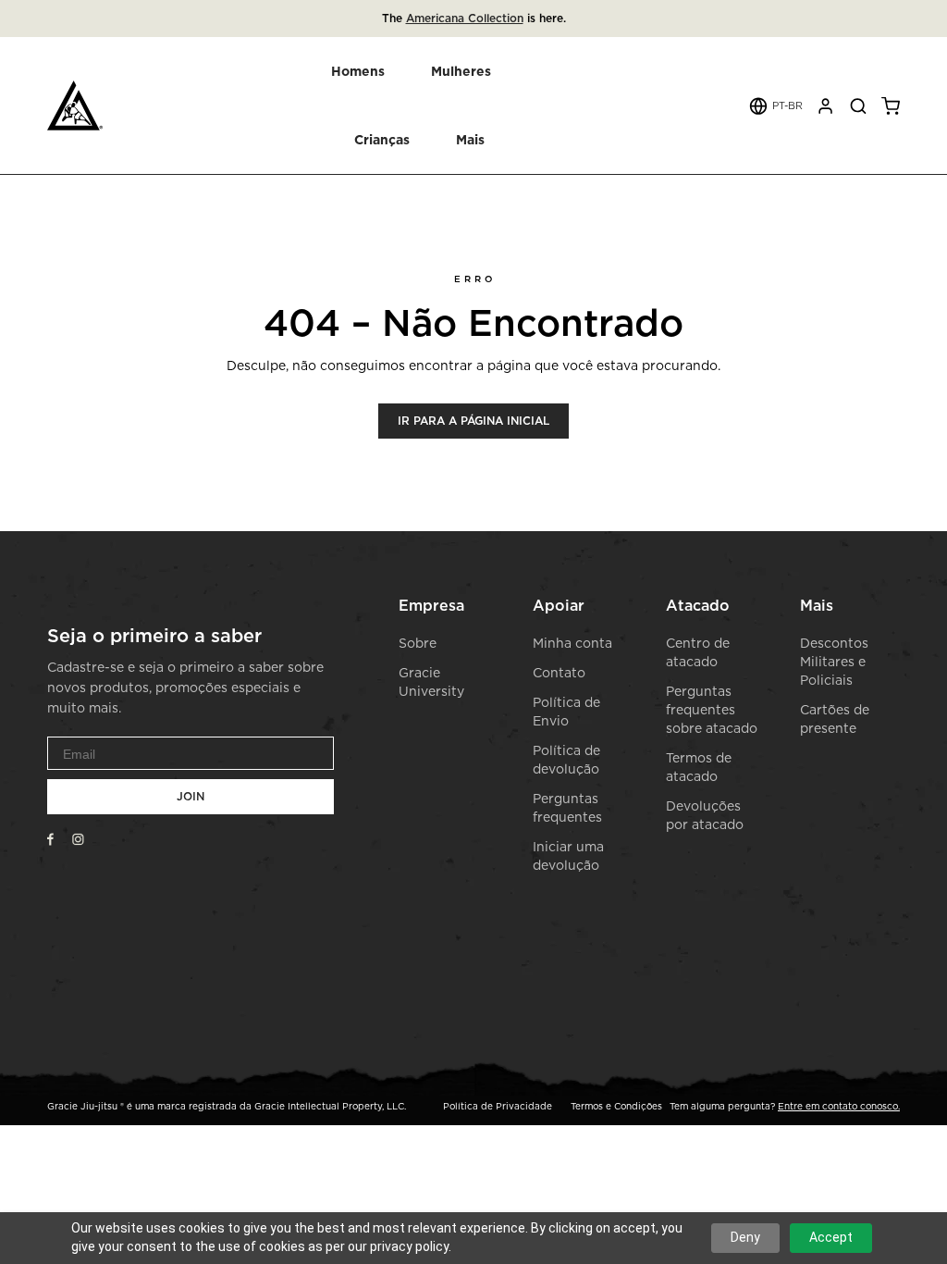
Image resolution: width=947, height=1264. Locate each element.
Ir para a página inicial (473, 421)
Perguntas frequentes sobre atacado (711, 709)
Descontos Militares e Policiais (834, 661)
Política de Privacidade (497, 1105)
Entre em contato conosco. (839, 1105)
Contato (559, 672)
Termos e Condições (616, 1105)
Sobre (418, 643)
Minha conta (572, 643)
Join (190, 796)
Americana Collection (464, 18)
